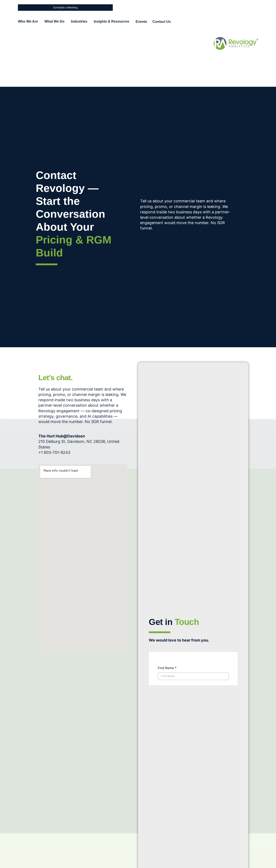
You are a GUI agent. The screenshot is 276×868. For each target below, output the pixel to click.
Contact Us (161, 21)
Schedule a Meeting (65, 7)
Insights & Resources (111, 21)
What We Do (54, 21)
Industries (79, 21)
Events (141, 21)
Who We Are (28, 21)
